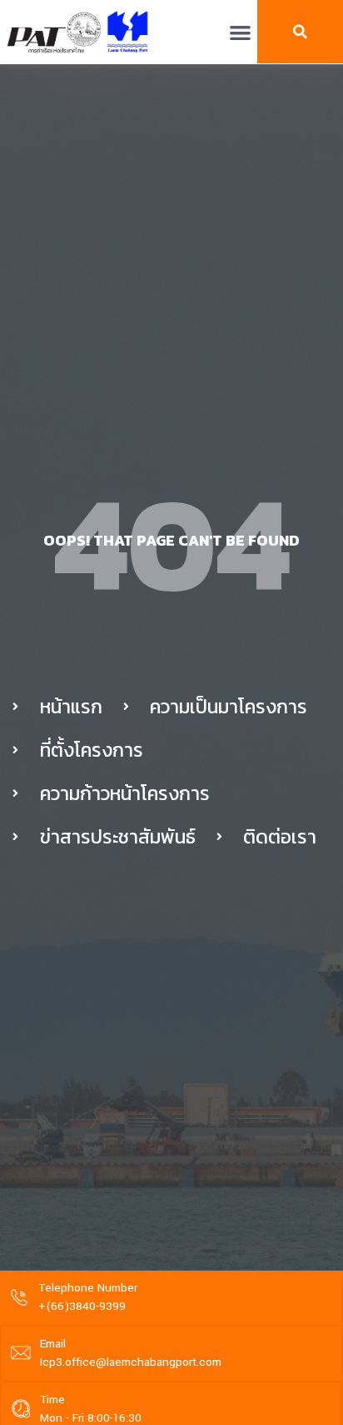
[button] (240, 32)
